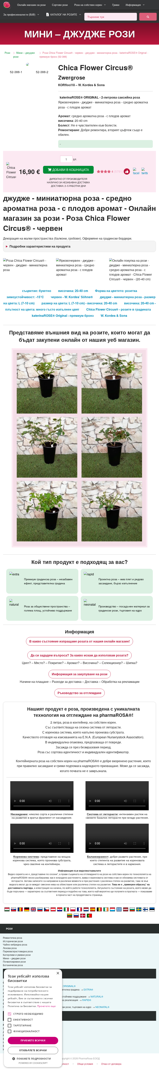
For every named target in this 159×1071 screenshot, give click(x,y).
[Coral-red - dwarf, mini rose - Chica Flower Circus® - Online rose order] (33, 909)
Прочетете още (46, 1006)
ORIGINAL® (69, 986)
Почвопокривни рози (14, 961)
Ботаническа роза (13, 965)
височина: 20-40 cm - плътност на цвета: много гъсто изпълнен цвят (80, 306)
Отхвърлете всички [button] (33, 1050)
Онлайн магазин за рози (31, 5)
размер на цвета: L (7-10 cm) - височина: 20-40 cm (79, 303)
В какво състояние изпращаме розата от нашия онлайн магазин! (79, 641)
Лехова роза (10, 948)
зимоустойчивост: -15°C (25, 297)
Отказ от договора (111, 1063)
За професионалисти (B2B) (19, 14)
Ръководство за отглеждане (79, 693)
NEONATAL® (102, 1007)
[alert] (33, 1018)
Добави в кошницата (70, 169)
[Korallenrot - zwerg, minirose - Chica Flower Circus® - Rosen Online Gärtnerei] (53, 909)
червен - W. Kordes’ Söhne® (72, 297)
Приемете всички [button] (33, 1040)
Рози (7, 53)
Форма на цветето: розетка (116, 290)
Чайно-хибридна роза (15, 944)
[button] (33, 1059)
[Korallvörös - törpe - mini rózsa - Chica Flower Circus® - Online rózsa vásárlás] (7, 909)
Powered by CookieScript (33, 1062)
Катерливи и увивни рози (17, 954)
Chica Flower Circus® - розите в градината (118, 309)
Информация (133, 5)
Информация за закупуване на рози (79, 674)
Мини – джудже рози (24, 54)
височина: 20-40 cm (73, 290)
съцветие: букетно (36, 290)
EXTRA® (88, 989)
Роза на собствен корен (88, 5)
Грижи (115, 5)
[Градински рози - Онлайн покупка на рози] (148, 17)
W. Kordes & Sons (114, 315)
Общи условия (85, 1063)
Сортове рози (60, 5)
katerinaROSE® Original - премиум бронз (63, 315)
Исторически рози (13, 941)
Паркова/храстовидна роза (18, 951)
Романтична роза (12, 937)
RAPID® (86, 1000)
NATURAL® (97, 996)
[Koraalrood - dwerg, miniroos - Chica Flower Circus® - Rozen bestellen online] (86, 909)
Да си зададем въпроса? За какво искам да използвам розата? (79, 655)
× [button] (57, 973)
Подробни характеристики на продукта (40, 246)
